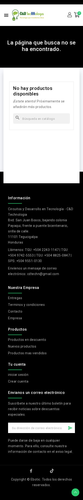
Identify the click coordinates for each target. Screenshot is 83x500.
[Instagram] (41, 470)
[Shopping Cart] (77, 14)
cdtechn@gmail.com (43, 274)
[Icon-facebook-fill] (31, 470)
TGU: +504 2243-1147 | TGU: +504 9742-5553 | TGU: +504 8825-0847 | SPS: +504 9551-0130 (39, 255)
